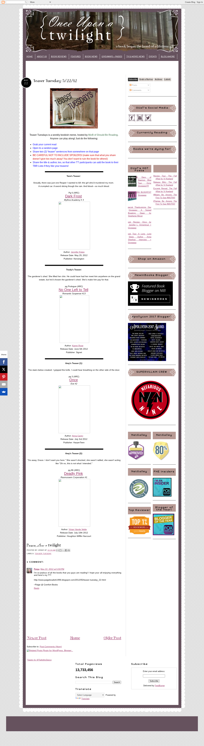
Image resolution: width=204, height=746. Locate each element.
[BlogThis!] (60, 550)
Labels (167, 79)
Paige (37, 569)
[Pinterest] (3, 377)
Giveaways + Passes (112, 57)
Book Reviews (58, 57)
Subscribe (133, 79)
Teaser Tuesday (43, 553)
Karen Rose (77, 345)
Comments (136, 90)
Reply (36, 588)
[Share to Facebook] (66, 550)
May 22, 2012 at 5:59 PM (52, 569)
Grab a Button (146, 79)
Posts (134, 85)
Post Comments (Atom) (51, 646)
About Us (42, 57)
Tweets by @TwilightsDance (39, 660)
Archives (158, 79)
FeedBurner (160, 685)
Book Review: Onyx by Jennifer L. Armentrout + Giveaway (138, 225)
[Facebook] (3, 362)
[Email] (3, 384)
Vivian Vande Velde (78, 529)
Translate (85, 699)
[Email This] (57, 550)
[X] (3, 369)
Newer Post (36, 637)
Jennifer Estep (78, 252)
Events (153, 57)
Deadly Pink (73, 473)
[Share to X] (63, 550)
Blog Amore (168, 57)
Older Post (112, 637)
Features (76, 57)
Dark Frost (73, 196)
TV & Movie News (135, 57)
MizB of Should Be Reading (103, 135)
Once (73, 380)
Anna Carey (77, 436)
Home (29, 57)
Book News (91, 57)
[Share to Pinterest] (68, 550)
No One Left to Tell (73, 290)
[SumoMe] (3, 391)
